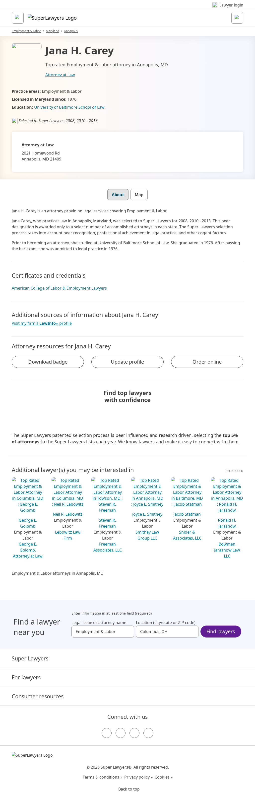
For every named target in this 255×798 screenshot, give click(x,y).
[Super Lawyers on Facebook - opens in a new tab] (107, 733)
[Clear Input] (128, 632)
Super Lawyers (30, 658)
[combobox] (102, 632)
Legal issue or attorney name (98, 622)
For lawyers (26, 677)
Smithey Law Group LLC (147, 535)
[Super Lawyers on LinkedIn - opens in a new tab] (148, 733)
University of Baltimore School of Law (69, 107)
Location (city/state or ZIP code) (165, 622)
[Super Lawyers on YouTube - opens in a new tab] (134, 733)
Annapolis (71, 31)
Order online (207, 361)
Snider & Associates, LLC (187, 535)
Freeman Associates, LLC (107, 547)
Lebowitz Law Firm (67, 535)
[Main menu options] (18, 18)
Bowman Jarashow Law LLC (227, 550)
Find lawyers (220, 631)
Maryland (52, 31)
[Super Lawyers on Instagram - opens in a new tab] (121, 733)
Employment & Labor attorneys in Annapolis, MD (58, 573)
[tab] (117, 194)
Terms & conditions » (102, 777)
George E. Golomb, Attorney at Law (28, 550)
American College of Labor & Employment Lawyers (59, 288)
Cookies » (164, 777)
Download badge (47, 361)
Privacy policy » (138, 777)
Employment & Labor (26, 31)
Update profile (127, 361)
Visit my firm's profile (42, 323)
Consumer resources (38, 696)
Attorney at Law (60, 75)
